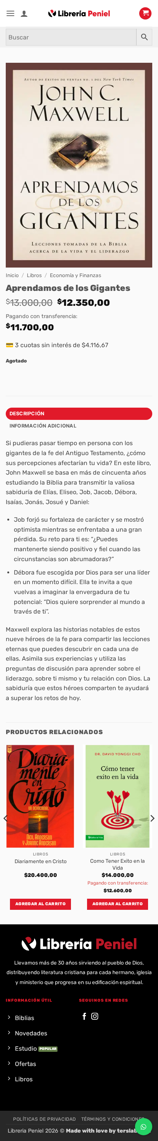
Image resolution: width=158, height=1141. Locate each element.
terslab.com (134, 1131)
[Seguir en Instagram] (94, 1017)
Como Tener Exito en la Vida (117, 864)
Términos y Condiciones (113, 1119)
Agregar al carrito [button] (40, 903)
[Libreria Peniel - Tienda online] (79, 13)
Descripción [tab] (27, 413)
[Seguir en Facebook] (84, 1017)
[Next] (151, 834)
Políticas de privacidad (44, 1119)
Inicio (12, 275)
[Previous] (6, 834)
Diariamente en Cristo (41, 861)
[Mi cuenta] (24, 13)
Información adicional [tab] (43, 426)
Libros (34, 275)
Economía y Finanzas (75, 275)
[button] (10, 13)
